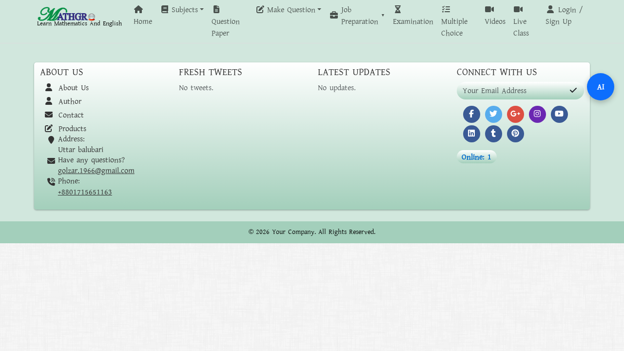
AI (600, 86)
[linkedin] (471, 133)
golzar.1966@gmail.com (96, 170)
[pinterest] (515, 133)
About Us (72, 87)
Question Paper (226, 27)
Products (71, 128)
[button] (182, 10)
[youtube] (559, 114)
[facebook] (471, 114)
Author (68, 101)
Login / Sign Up (564, 15)
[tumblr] (493, 133)
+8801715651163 (85, 192)
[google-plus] (515, 114)
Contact (70, 115)
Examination (413, 21)
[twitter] (493, 114)
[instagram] (537, 114)
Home (143, 21)
